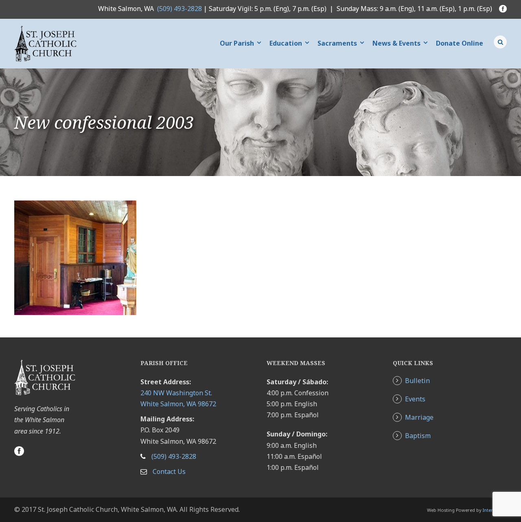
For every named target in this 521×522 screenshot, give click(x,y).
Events (415, 398)
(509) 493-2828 (179, 8)
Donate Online (459, 43)
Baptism (418, 435)
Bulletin (417, 380)
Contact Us (169, 471)
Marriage (419, 417)
